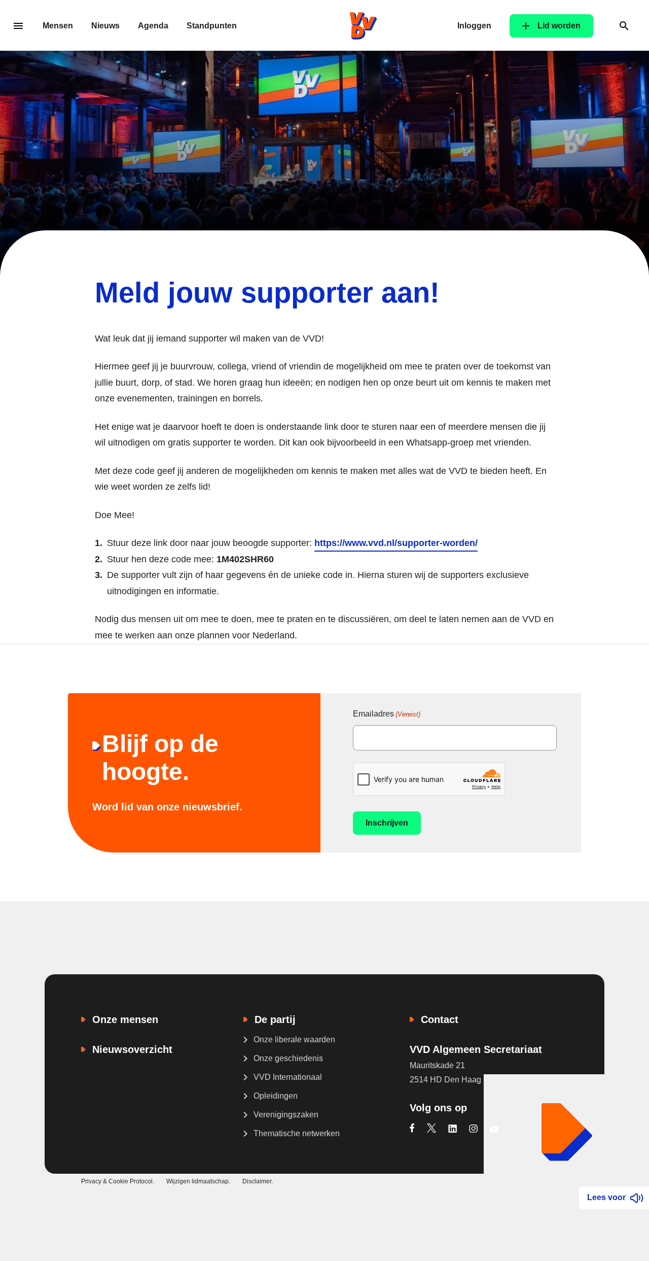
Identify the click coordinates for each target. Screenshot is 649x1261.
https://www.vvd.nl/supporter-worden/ (396, 543)
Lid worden (559, 25)
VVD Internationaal (288, 1077)
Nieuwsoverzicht (132, 1049)
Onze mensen (125, 1019)
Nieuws (105, 25)
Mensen (58, 25)
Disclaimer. (257, 1181)
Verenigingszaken (286, 1114)
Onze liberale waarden (294, 1039)
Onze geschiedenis (288, 1058)
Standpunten (212, 25)
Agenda (153, 25)
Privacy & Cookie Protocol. (117, 1181)
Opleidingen (276, 1096)
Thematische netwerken (297, 1133)
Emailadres (386, 713)
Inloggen (474, 25)
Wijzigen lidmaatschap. (198, 1181)
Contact (439, 1019)
